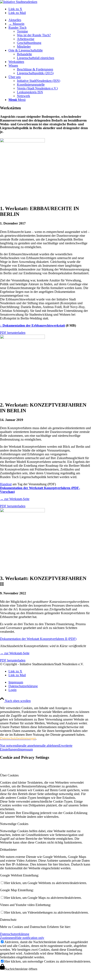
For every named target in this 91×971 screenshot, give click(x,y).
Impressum (25, 749)
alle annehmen (31, 745)
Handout (6, 484)
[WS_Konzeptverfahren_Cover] (22, 337)
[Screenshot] (22, 511)
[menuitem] (49, 20)
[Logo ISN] (18, 2)
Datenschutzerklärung (14, 934)
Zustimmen (7, 938)
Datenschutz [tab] (8, 919)
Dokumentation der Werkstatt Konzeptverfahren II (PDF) (38, 639)
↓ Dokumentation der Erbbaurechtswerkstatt (32, 325)
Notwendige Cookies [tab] (14, 824)
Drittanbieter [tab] (8, 849)
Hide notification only (29, 938)
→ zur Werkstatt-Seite (14, 499)
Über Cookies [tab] (9, 775)
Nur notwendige (11, 745)
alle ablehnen (50, 745)
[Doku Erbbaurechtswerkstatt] (22, 141)
